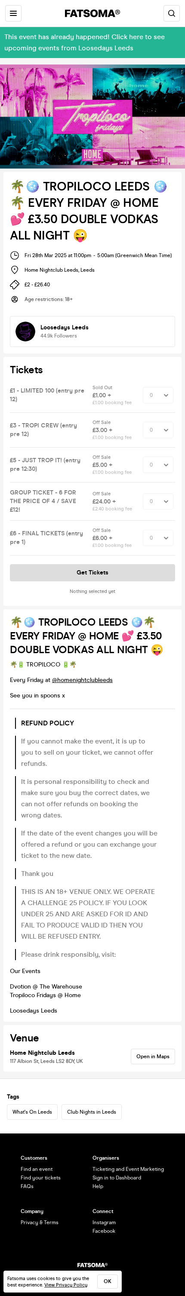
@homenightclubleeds (82, 680)
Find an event (36, 1169)
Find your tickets (41, 1178)
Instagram (104, 1222)
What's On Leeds (32, 1112)
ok (107, 1281)
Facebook (103, 1231)
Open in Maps (153, 1056)
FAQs (27, 1186)
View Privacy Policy (65, 1285)
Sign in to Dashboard (116, 1178)
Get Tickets (92, 572)
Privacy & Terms (40, 1222)
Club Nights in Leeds (91, 1112)
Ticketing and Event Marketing (128, 1169)
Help (97, 1186)
